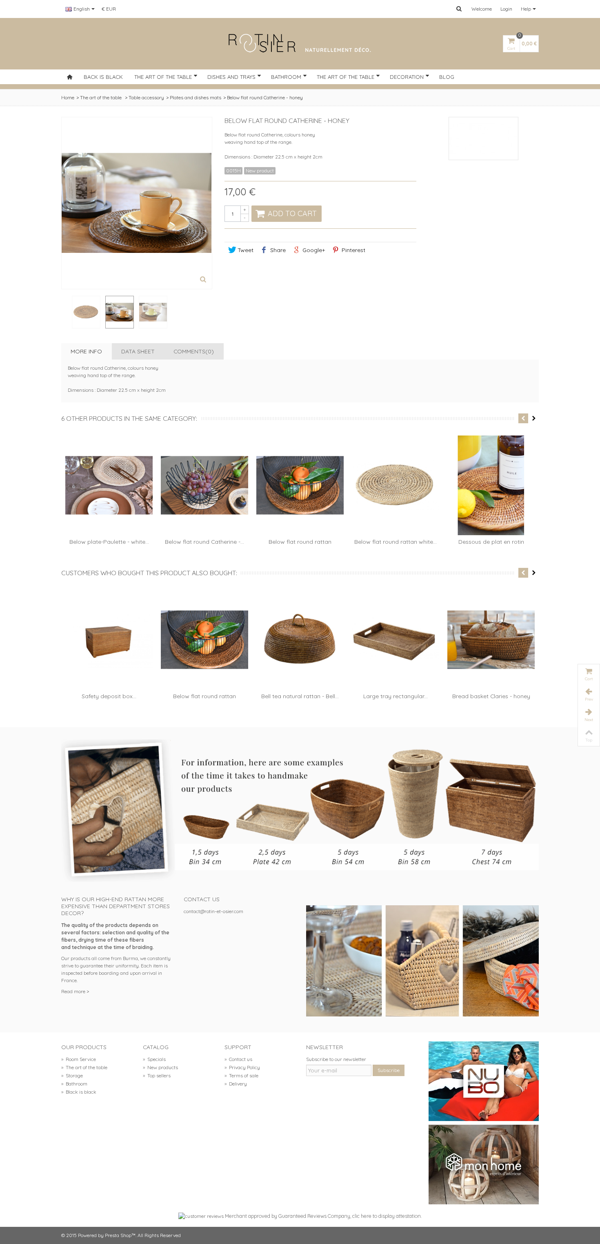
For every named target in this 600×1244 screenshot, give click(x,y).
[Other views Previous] (65, 312)
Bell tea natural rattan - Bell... (300, 695)
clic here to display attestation (386, 1216)
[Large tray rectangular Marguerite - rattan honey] (395, 640)
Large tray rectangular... (395, 695)
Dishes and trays (231, 77)
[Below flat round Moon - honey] (86, 312)
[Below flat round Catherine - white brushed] (204, 485)
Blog (446, 77)
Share (277, 249)
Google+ (313, 249)
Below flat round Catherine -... (204, 541)
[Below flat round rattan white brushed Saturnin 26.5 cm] (395, 485)
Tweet (244, 249)
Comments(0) (193, 351)
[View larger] (203, 280)
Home (67, 97)
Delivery (235, 1084)
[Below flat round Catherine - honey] (119, 312)
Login (506, 9)
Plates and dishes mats (195, 97)
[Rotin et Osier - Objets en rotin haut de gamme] (300, 44)
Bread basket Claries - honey (491, 695)
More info (86, 351)
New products (160, 1067)
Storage (72, 1075)
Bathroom (286, 77)
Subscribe (389, 1070)
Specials (154, 1059)
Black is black (78, 1092)
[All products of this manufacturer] (484, 138)
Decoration (407, 77)
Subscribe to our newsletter (336, 1059)
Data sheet (138, 351)
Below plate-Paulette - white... (109, 541)
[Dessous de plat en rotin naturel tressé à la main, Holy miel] (491, 485)
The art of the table (163, 77)
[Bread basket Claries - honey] (491, 640)
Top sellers (157, 1075)
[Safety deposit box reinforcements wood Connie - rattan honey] (109, 640)
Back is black (103, 77)
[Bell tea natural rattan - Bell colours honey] (300, 640)
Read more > (75, 991)
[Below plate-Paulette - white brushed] (109, 485)
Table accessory (146, 97)
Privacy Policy (242, 1067)
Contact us (238, 1059)
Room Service (78, 1059)
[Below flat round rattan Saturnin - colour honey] (300, 485)
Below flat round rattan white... (395, 541)
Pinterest (352, 249)
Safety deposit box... (109, 695)
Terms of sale (241, 1075)
